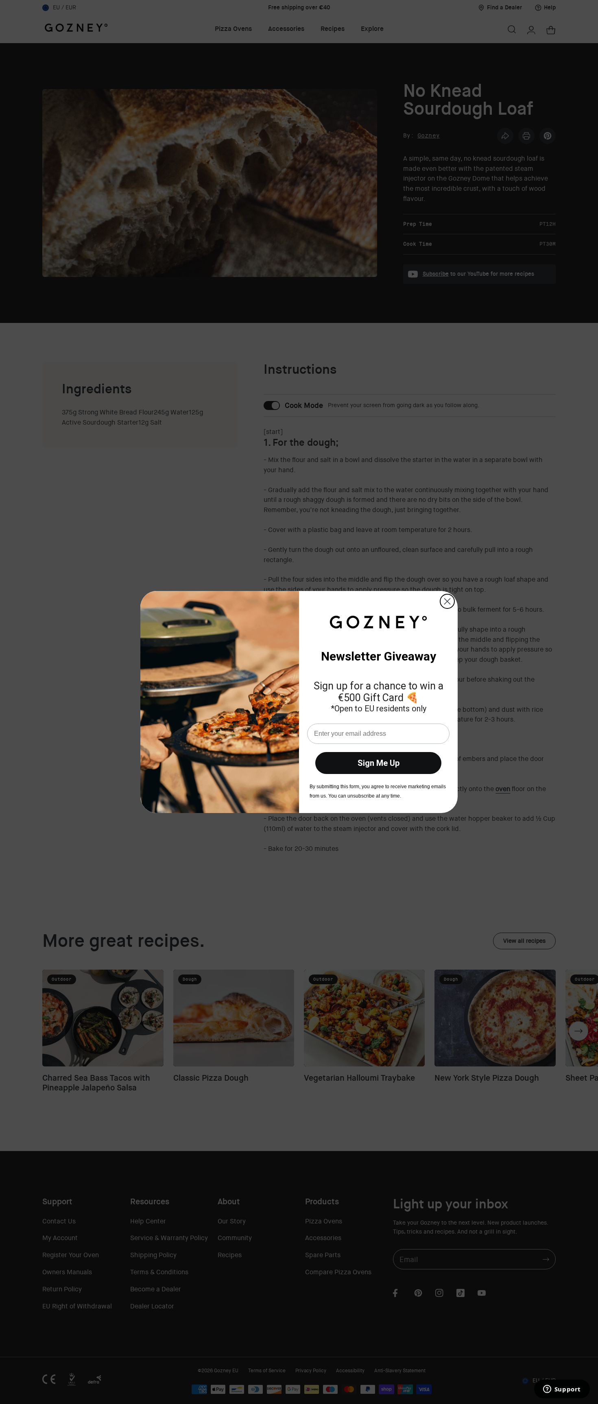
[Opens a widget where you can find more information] (562, 1390)
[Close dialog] (447, 601)
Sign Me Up (378, 763)
